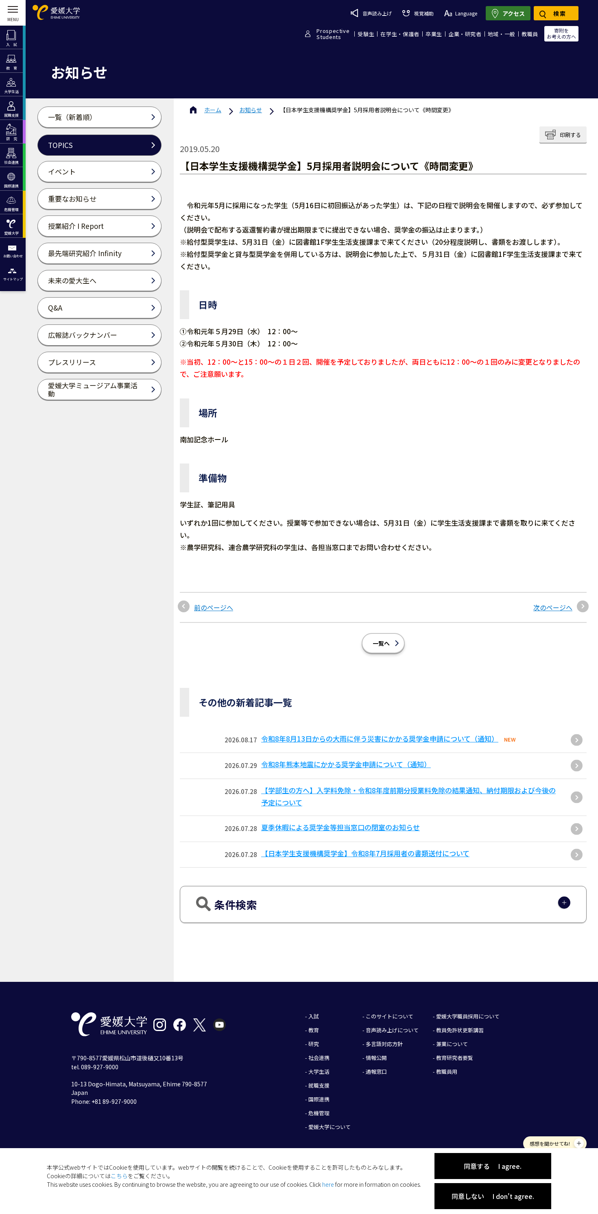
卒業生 (434, 34)
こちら (119, 1176)
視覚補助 (423, 13)
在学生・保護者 (399, 34)
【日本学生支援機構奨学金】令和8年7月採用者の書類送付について (365, 853)
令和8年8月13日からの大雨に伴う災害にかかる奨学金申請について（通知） (379, 738)
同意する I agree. (493, 1166)
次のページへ (552, 607)
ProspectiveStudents (332, 34)
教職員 (530, 34)
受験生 (366, 34)
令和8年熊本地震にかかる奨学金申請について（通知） (346, 764)
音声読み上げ (377, 13)
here (328, 1184)
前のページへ (213, 607)
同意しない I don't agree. (493, 1196)
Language (466, 13)
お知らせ (250, 110)
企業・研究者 (465, 34)
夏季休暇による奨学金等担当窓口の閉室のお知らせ (340, 827)
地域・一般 (501, 34)
